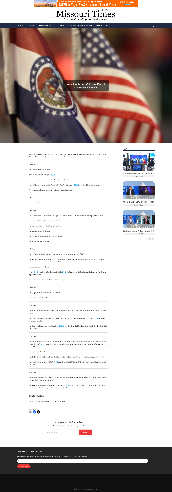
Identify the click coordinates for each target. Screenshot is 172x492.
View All (151, 238)
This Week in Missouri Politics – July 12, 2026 (138, 202)
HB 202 (76, 185)
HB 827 (68, 385)
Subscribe (85, 432)
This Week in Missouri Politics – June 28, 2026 (138, 231)
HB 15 (53, 175)
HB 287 (96, 318)
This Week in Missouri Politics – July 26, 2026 (138, 173)
